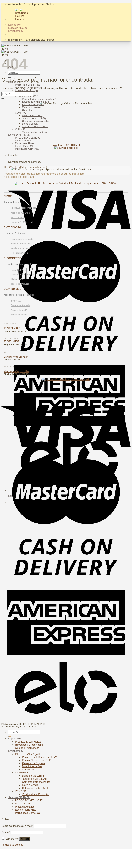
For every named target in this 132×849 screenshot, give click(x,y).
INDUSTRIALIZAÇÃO (26, 96)
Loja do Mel (14, 24)
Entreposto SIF (16, 30)
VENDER (20, 129)
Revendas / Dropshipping (29, 744)
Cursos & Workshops (26, 90)
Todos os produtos (20, 284)
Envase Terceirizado (21, 243)
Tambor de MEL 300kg (34, 118)
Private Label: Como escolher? (39, 99)
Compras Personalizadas (35, 121)
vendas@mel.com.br (16, 356)
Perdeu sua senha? (12, 844)
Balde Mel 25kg (18, 270)
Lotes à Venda (30, 123)
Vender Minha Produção (35, 132)
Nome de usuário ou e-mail (17, 825)
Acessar (25, 838)
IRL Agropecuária (19, 253)
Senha (5, 832)
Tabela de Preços (19, 314)
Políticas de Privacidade (23, 274)
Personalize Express (33, 104)
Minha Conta (17, 279)
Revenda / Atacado (20, 305)
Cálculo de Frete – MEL (35, 126)
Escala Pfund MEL (25, 146)
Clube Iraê (27, 110)
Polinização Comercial (27, 148)
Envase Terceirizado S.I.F (36, 101)
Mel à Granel (17, 217)
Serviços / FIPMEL (19, 134)
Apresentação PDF (20, 310)
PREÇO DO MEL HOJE (27, 137)
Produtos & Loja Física (27, 84)
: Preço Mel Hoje (23, 208)
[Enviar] (2, 98)
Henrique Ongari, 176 (16, 371)
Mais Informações (31, 107)
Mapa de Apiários (18, 27)
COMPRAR (21, 112)
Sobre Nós (16, 300)
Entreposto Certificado (22, 239)
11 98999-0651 (12, 328)
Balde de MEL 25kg (32, 115)
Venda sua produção (21, 248)
